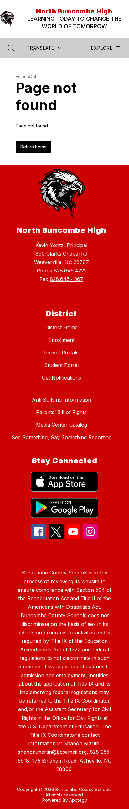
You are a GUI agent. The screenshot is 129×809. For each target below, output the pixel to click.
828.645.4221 (70, 270)
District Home (61, 327)
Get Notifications (61, 378)
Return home (33, 146)
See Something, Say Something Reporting (61, 437)
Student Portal (61, 365)
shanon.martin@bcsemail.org (52, 752)
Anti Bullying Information (61, 399)
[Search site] (11, 48)
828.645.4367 (66, 279)
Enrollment (62, 340)
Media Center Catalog (61, 425)
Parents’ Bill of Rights (61, 412)
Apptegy (78, 800)
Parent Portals (61, 352)
